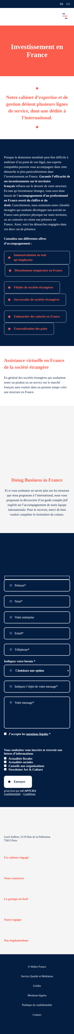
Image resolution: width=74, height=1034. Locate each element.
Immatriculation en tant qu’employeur (30, 257)
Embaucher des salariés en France (37, 316)
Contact (37, 1014)
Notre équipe (12, 920)
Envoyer (19, 781)
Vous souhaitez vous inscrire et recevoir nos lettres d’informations (33, 751)
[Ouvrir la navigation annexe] (6, 4)
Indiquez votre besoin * (19, 661)
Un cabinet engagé (16, 857)
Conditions (29, 794)
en (68, 4)
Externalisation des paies (30, 328)
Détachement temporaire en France (38, 270)
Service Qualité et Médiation (37, 976)
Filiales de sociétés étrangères (33, 287)
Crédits (37, 986)
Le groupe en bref (16, 899)
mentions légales (37, 734)
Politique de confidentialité (37, 1005)
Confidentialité (12, 794)
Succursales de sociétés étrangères (36, 299)
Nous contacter (14, 878)
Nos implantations (16, 940)
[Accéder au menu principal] (65, 16)
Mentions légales (37, 995)
